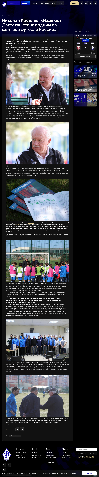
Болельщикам (36, 457)
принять (89, 473)
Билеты (74, 3)
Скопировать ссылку (61, 430)
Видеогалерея (66, 457)
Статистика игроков (52, 460)
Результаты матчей (51, 455)
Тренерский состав (22, 457)
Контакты (35, 460)
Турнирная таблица (51, 457)
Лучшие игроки (50, 462)
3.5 (92, 43)
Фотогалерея (66, 455)
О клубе (34, 452)
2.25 (78, 43)
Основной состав (21, 452)
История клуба (36, 455)
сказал (17, 224)
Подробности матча (85, 56)
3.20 (85, 43)
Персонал (19, 455)
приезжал (31, 223)
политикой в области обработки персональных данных (86, 457)
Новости (64, 452)
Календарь (49, 452)
